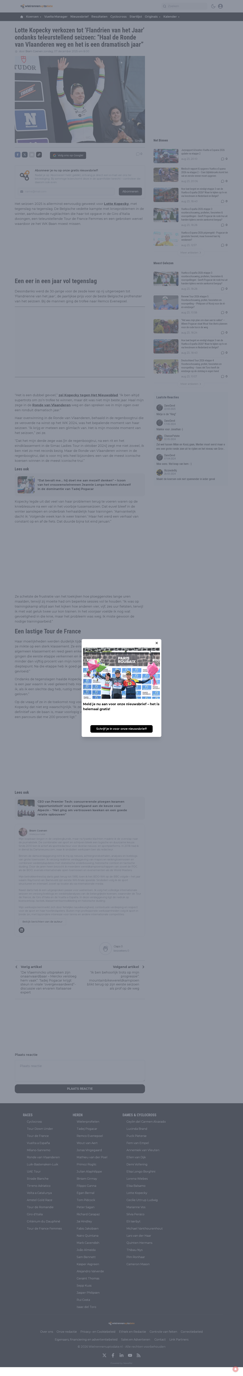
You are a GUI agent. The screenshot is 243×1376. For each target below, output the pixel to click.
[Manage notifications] (235, 1369)
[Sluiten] (157, 643)
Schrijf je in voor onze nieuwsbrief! (121, 728)
